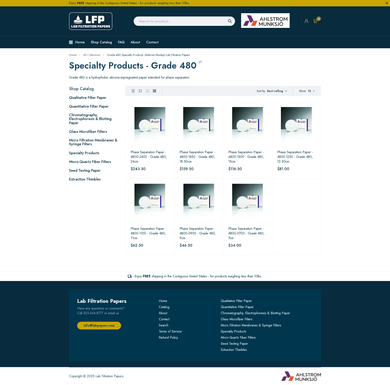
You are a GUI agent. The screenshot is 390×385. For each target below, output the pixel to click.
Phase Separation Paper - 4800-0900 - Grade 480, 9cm (198, 233)
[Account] (306, 21)
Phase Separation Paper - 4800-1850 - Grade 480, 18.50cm (197, 157)
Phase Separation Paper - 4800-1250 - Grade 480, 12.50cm (295, 157)
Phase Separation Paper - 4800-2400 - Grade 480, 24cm (149, 157)
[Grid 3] (147, 90)
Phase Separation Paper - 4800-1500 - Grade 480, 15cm (246, 157)
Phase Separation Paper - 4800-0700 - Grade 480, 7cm (246, 233)
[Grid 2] (140, 90)
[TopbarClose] (387, 3)
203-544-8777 (93, 313)
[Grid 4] (154, 90)
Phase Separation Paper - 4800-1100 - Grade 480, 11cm (148, 233)
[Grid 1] (133, 90)
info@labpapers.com (99, 325)
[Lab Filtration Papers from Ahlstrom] (90, 21)
